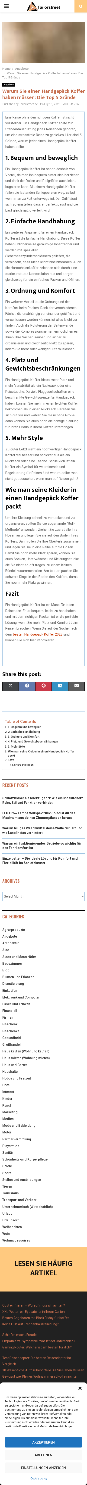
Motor (7, 1132)
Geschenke (10, 1031)
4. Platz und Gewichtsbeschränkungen (33, 741)
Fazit (11, 760)
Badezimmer (12, 963)
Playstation (10, 1146)
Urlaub (7, 1213)
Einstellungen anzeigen (43, 1468)
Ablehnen (43, 1455)
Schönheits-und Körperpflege (25, 1159)
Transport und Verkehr (19, 1200)
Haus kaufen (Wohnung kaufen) (25, 1051)
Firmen (7, 1017)
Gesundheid (11, 1038)
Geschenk (9, 1024)
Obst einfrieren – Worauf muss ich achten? (33, 1305)
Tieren (7, 1186)
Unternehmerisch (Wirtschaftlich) (27, 1207)
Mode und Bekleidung (18, 1125)
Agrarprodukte (13, 930)
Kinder (7, 1099)
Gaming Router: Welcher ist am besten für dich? (37, 1347)
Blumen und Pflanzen (18, 977)
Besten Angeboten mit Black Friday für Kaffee (36, 1318)
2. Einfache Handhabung (24, 731)
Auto (5, 950)
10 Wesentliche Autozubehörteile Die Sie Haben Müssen (43, 1370)
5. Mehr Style (16, 746)
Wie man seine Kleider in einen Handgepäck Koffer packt (41, 753)
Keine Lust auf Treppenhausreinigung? (30, 1324)
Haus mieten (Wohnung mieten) (26, 1058)
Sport (6, 1173)
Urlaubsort (10, 1220)
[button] (80, 1388)
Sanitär (7, 1152)
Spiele (7, 1166)
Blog (6, 970)
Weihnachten (12, 1227)
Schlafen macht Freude (19, 1335)
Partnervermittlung (16, 1139)
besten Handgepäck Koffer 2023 (37, 634)
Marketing (10, 1112)
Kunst (6, 1105)
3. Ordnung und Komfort (23, 736)
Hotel (6, 1085)
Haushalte (10, 1071)
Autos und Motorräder (19, 957)
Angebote (8, 84)
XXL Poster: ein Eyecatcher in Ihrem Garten (33, 1311)
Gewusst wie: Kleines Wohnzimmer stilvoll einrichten (40, 1376)
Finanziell (9, 1011)
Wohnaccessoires (16, 1240)
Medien (8, 1119)
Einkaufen (9, 990)
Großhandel (11, 1044)
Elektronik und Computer (21, 997)
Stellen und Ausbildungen (21, 1180)
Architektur (10, 943)
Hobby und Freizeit (16, 1078)
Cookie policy (38, 1478)
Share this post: (24, 764)
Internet (8, 1092)
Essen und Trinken (16, 1004)
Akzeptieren (43, 1442)
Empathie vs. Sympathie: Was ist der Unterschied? (38, 1341)
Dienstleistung (13, 984)
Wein (6, 1233)
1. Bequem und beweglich (24, 727)
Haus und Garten (15, 1065)
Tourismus (10, 1193)
